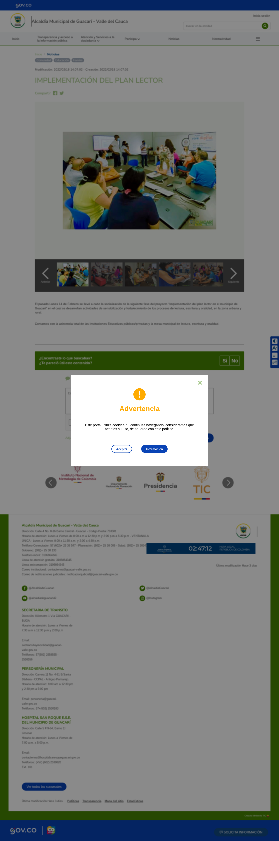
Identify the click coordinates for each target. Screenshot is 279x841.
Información (154, 449)
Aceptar (121, 449)
